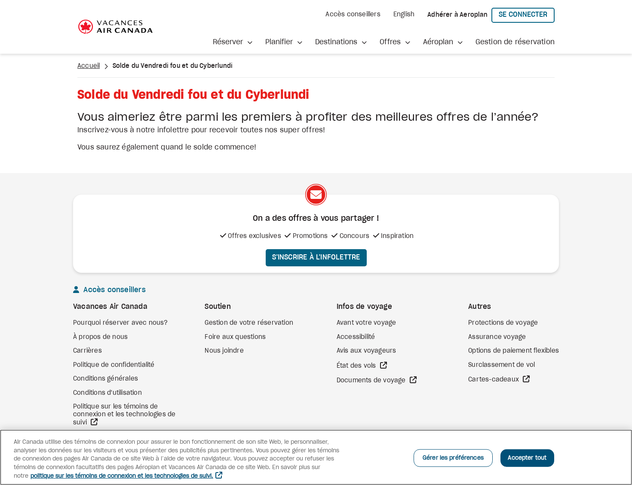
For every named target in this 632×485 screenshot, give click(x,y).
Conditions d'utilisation (107, 393)
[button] (232, 42)
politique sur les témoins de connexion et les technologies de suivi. (122, 476)
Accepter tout (527, 458)
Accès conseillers (352, 15)
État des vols (357, 366)
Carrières (87, 351)
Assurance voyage (497, 337)
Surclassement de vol (501, 365)
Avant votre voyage (366, 323)
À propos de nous (100, 337)
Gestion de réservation (515, 42)
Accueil (88, 66)
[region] (316, 457)
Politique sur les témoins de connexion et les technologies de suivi (124, 415)
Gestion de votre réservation (249, 323)
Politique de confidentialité (114, 365)
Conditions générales (105, 379)
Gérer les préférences (453, 458)
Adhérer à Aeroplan (457, 15)
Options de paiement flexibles (513, 351)
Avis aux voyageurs (366, 351)
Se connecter (527, 14)
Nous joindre (224, 351)
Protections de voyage (503, 323)
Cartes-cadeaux (494, 380)
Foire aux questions (235, 337)
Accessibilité (356, 337)
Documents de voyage (372, 381)
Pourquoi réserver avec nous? (120, 323)
